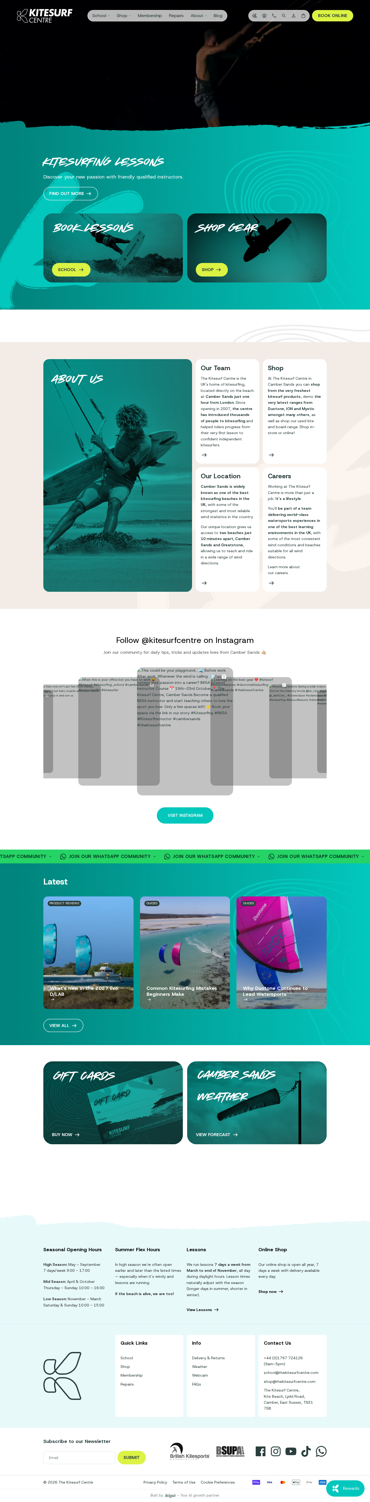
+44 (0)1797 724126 (283, 1357)
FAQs (196, 1384)
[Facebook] (260, 1451)
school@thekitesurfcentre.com (291, 1372)
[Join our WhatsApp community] (321, 1451)
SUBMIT (132, 1457)
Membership (132, 1375)
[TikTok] (306, 1451)
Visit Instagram (185, 815)
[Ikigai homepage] (170, 1496)
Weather (199, 1366)
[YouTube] (290, 1451)
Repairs (127, 1384)
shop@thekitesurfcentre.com (290, 1381)
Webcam (200, 1375)
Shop (125, 1366)
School (127, 1357)
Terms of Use (184, 1482)
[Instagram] (275, 1451)
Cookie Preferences (218, 1482)
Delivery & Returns (208, 1357)
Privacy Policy (155, 1482)
